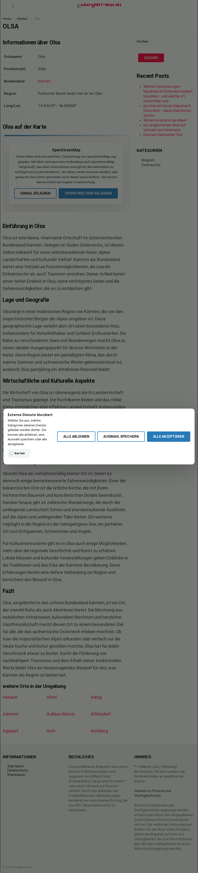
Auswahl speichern (121, 436)
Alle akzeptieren (168, 436)
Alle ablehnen (76, 436)
